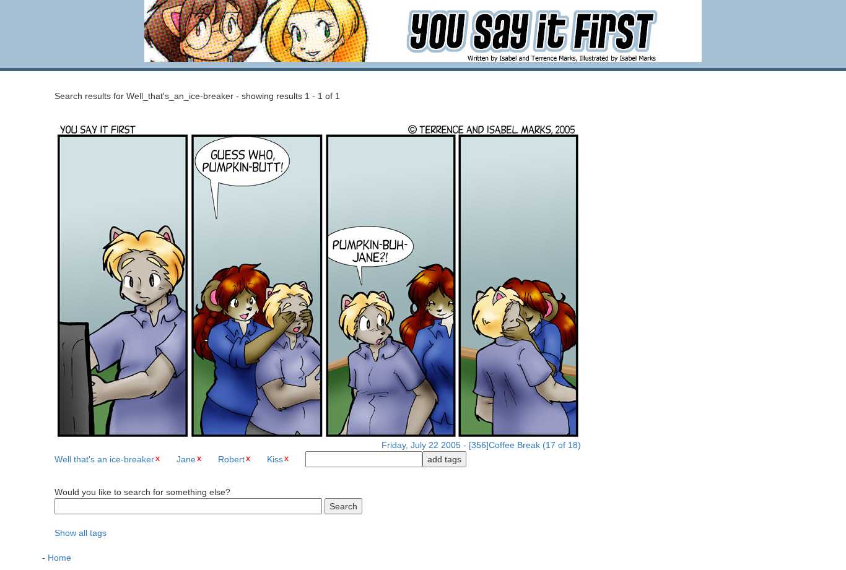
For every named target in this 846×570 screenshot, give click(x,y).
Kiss (275, 459)
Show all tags (81, 533)
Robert (231, 459)
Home (59, 558)
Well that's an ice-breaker (104, 459)
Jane (186, 459)
